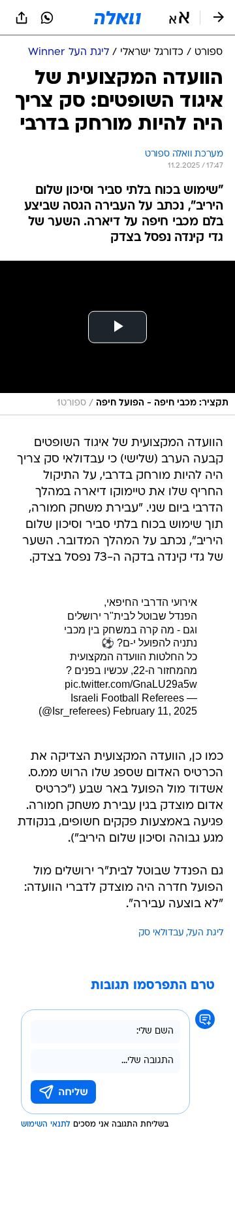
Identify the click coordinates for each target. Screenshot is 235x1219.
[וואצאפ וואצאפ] (47, 17)
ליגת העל (205, 933)
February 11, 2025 (155, 711)
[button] (179, 18)
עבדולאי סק (161, 933)
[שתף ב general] (21, 17)
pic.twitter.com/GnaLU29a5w (131, 684)
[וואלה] (117, 17)
